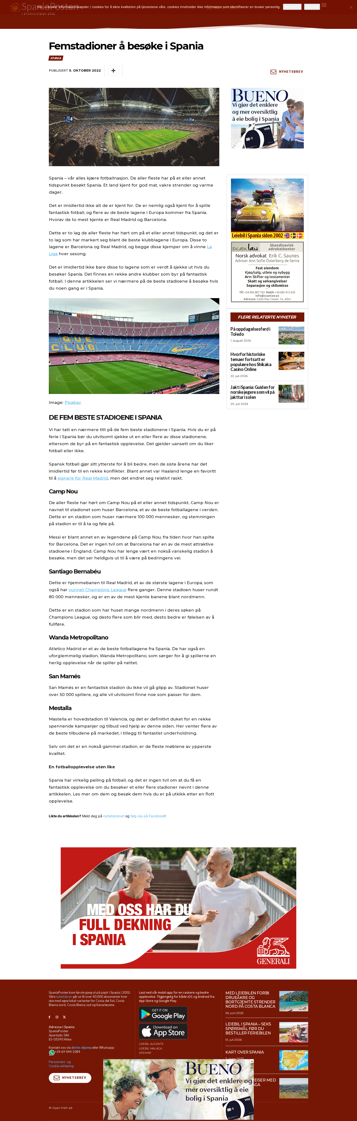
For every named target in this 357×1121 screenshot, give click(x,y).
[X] (64, 1017)
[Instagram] (57, 1017)
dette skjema (81, 1047)
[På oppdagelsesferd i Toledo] (291, 335)
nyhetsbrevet (113, 816)
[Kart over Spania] (293, 1060)
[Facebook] (49, 1017)
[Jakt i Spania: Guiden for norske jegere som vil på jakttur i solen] (291, 394)
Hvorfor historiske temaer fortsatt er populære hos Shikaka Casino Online (250, 362)
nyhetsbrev (64, 996)
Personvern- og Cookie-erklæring (61, 1064)
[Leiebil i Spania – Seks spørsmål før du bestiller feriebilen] (293, 1032)
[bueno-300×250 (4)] (267, 118)
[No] (350, 7)
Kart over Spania (244, 1052)
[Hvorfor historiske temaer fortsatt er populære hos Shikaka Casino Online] (291, 361)
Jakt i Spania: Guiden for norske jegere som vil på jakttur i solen (252, 392)
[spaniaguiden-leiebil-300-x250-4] (267, 209)
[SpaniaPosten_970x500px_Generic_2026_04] (178, 908)
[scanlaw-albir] (267, 272)
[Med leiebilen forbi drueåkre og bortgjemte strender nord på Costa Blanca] (293, 1001)
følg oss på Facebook (147, 816)
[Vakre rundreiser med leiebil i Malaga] (293, 1088)
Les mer (312, 7)
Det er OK (292, 7)
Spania (55, 58)
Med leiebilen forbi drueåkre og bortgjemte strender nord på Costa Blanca (250, 1000)
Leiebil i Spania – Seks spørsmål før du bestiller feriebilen (248, 1028)
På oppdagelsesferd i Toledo (250, 331)
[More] (113, 70)
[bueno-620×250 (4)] (178, 1118)
